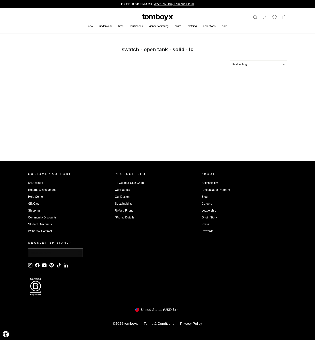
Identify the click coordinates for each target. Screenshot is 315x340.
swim (178, 26)
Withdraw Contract (40, 231)
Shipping (34, 210)
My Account (35, 182)
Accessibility (210, 182)
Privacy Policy (191, 323)
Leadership (209, 210)
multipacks (136, 26)
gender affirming (158, 26)
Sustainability (123, 203)
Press (205, 224)
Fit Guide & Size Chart (129, 182)
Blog (205, 196)
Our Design (122, 196)
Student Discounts (40, 224)
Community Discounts (42, 217)
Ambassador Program (216, 189)
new (90, 26)
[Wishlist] (274, 17)
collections (209, 26)
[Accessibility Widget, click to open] (6, 334)
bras (121, 26)
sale (224, 26)
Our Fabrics (122, 189)
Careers (207, 203)
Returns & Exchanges (42, 189)
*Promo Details (124, 217)
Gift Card (34, 203)
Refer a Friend (124, 210)
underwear (105, 26)
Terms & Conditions (159, 323)
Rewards (207, 231)
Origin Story (209, 217)
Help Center (36, 196)
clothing (192, 26)
